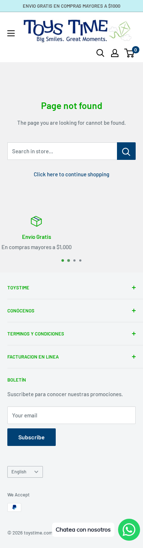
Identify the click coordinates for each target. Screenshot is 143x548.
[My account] (114, 53)
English (18, 471)
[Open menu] (11, 33)
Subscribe (31, 436)
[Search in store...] (126, 151)
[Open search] (100, 53)
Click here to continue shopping (71, 174)
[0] (129, 53)
